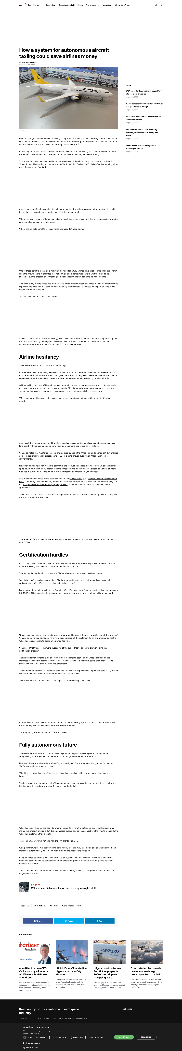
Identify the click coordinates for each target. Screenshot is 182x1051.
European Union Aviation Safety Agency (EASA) (45, 484)
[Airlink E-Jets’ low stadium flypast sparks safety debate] (72, 952)
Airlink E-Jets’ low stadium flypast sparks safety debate (71, 971)
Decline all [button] (146, 1037)
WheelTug (54, 906)
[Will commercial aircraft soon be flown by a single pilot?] (24, 887)
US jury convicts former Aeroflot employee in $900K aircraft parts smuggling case (107, 973)
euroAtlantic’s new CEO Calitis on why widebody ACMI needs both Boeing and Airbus (142, 133)
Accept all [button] (124, 1037)
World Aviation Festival (71, 906)
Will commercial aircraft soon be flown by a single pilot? (63, 888)
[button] (20, 4)
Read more (38, 1033)
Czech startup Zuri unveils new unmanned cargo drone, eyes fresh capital (146, 971)
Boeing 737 (25, 906)
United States (76, 478)
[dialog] (91, 1037)
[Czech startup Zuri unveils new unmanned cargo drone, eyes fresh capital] (147, 952)
